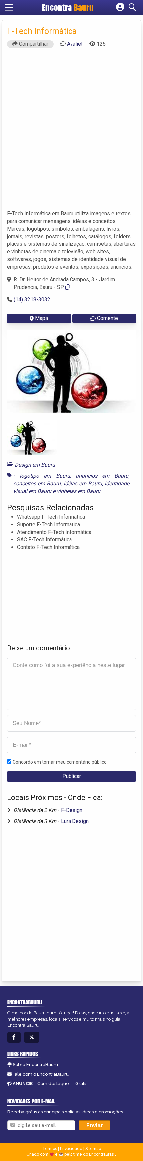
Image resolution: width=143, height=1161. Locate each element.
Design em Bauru (35, 465)
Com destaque (53, 1083)
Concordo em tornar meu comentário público (60, 762)
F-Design (71, 810)
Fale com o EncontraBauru (41, 1074)
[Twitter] (31, 1037)
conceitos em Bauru (37, 483)
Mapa (41, 318)
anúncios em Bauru (102, 476)
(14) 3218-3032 (32, 299)
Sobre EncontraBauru (35, 1064)
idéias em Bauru (83, 483)
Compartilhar (33, 44)
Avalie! (75, 44)
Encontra (68, 7)
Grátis (81, 1083)
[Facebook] (14, 1037)
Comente (107, 318)
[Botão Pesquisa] (133, 7)
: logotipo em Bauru (41, 476)
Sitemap (93, 1148)
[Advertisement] (71, 132)
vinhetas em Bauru (78, 491)
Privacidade (71, 1148)
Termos (49, 1148)
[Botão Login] (120, 7)
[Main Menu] (9, 7)
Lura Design (75, 821)
